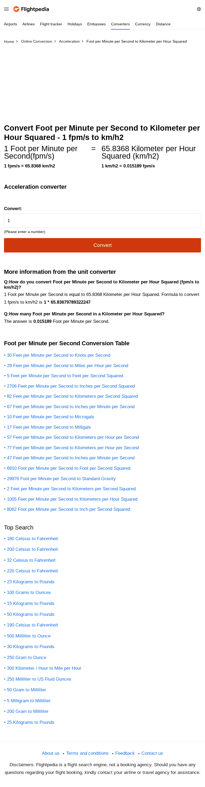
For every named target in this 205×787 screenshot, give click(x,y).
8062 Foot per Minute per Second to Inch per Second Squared (68, 509)
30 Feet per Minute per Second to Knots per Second (58, 355)
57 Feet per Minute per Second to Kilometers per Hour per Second (73, 437)
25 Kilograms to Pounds (30, 722)
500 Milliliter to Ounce (28, 636)
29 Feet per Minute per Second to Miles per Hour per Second (67, 365)
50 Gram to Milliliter (26, 689)
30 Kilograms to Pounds (30, 646)
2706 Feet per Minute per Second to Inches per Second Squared (71, 386)
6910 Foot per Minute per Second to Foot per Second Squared (68, 468)
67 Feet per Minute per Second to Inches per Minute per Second (71, 406)
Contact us (152, 753)
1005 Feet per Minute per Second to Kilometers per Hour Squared (72, 499)
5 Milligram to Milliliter (29, 700)
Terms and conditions (87, 753)
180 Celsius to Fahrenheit (32, 538)
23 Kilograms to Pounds (30, 581)
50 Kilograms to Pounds (30, 614)
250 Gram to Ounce (26, 657)
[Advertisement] (102, 86)
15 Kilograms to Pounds (30, 603)
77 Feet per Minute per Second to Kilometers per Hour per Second (73, 447)
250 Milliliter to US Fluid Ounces (39, 679)
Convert (102, 245)
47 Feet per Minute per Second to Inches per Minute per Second (71, 457)
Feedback (125, 753)
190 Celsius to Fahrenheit (32, 625)
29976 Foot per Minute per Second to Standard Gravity (61, 478)
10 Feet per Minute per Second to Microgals (50, 416)
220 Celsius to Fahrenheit (32, 570)
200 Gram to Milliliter (28, 711)
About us (51, 753)
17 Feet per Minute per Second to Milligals (49, 427)
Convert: (13, 208)
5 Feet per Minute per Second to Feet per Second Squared (65, 375)
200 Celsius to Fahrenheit (32, 549)
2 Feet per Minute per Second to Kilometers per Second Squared (71, 488)
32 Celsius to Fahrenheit (31, 560)
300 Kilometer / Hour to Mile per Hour (44, 668)
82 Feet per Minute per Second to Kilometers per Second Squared (72, 396)
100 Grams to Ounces (29, 592)
